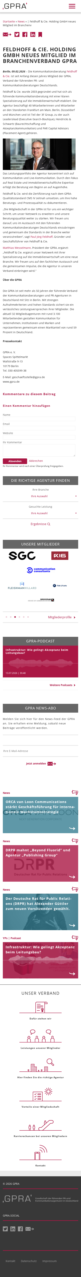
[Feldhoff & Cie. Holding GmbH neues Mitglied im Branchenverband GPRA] (40, 34)
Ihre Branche (40, 489)
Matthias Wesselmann (17, 248)
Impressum (49, 1261)
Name (6, 414)
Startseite (9, 21)
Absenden (14, 461)
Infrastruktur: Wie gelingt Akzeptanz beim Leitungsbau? (37, 651)
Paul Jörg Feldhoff (42, 236)
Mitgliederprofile (61, 617)
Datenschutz (29, 1261)
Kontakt (10, 1261)
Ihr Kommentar (12, 442)
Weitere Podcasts (62, 685)
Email (6, 424)
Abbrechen (36, 461)
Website (8, 433)
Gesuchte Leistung (40, 506)
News (21, 21)
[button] (6, 617)
